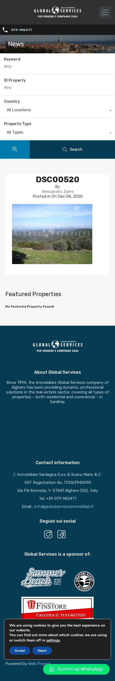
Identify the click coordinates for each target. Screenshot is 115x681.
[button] (76, 669)
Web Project (39, 663)
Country (12, 101)
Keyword (12, 59)
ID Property (15, 80)
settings (53, 640)
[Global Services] (57, 16)
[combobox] (57, 111)
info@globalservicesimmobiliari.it (64, 506)
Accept (20, 650)
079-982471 (21, 30)
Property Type (17, 124)
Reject (42, 650)
